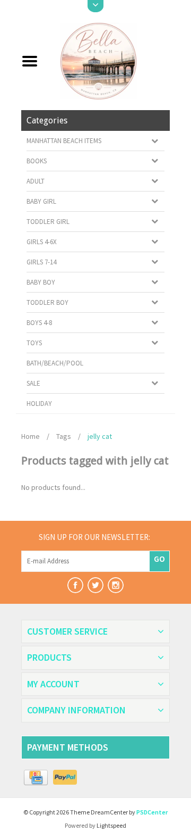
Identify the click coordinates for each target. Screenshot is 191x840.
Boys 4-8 (39, 322)
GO (159, 558)
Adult (36, 181)
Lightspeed (111, 825)
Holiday (39, 403)
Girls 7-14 (41, 262)
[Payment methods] (36, 778)
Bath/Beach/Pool (55, 363)
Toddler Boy (47, 302)
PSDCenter (152, 812)
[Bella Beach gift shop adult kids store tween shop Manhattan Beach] (108, 60)
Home (30, 436)
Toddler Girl (48, 221)
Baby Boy (41, 282)
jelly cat (100, 436)
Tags (63, 436)
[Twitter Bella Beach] (95, 585)
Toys (34, 342)
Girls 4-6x (42, 241)
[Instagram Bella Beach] (116, 585)
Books (37, 160)
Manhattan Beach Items (64, 140)
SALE (33, 383)
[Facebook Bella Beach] (75, 585)
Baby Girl (41, 201)
